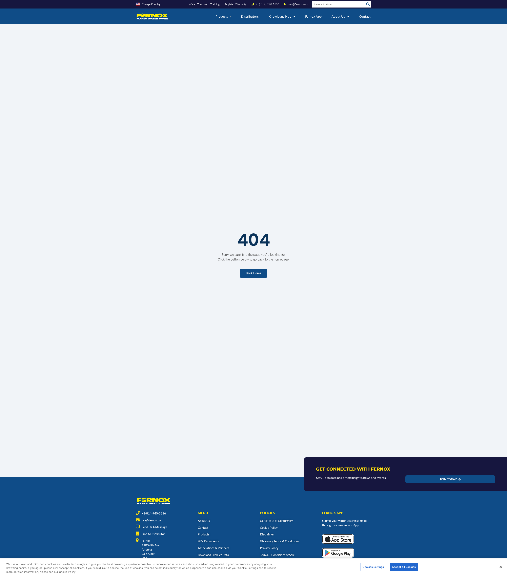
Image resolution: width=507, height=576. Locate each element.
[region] (253, 567)
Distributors (250, 16)
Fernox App (313, 16)
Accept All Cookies (404, 566)
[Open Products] (230, 16)
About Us (338, 16)
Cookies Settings (373, 566)
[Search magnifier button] (368, 4)
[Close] (500, 567)
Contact (365, 16)
